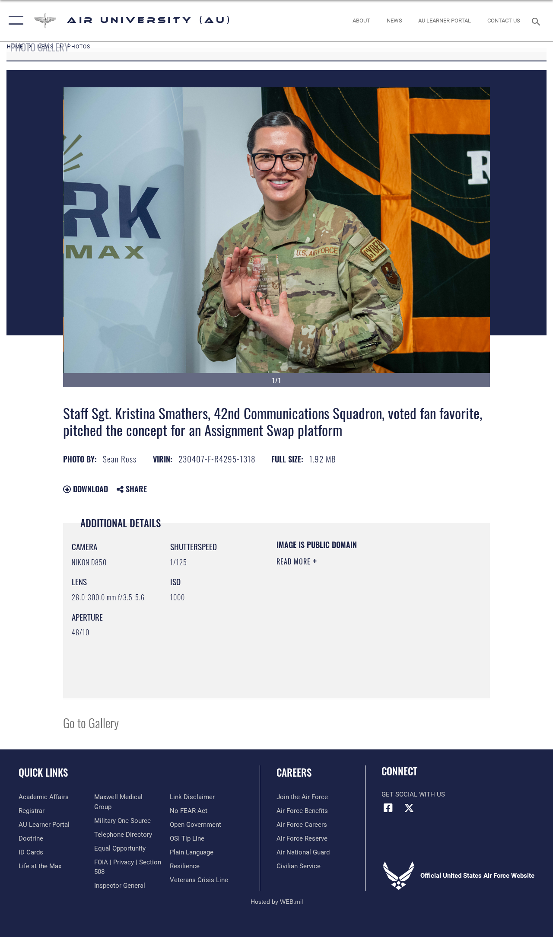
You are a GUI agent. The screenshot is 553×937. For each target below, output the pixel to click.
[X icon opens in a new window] (409, 807)
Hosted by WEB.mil (277, 901)
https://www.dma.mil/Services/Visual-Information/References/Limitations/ (353, 634)
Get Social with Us (413, 794)
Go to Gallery (91, 722)
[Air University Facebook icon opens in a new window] (387, 807)
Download (89, 488)
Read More (294, 561)
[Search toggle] (537, 20)
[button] (14, 20)
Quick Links (43, 772)
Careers (293, 772)
